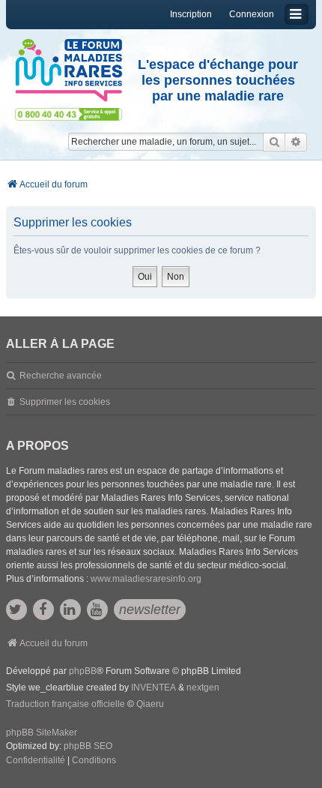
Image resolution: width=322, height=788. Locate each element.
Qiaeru (150, 704)
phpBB (83, 671)
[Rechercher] (274, 142)
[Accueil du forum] (68, 70)
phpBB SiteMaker (41, 732)
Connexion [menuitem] (251, 14)
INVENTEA (153, 687)
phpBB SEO (88, 746)
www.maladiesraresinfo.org (146, 579)
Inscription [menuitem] (191, 14)
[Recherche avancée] (296, 142)
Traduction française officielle (65, 704)
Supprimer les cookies (64, 402)
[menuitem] (35, 761)
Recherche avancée (60, 375)
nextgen (202, 687)
